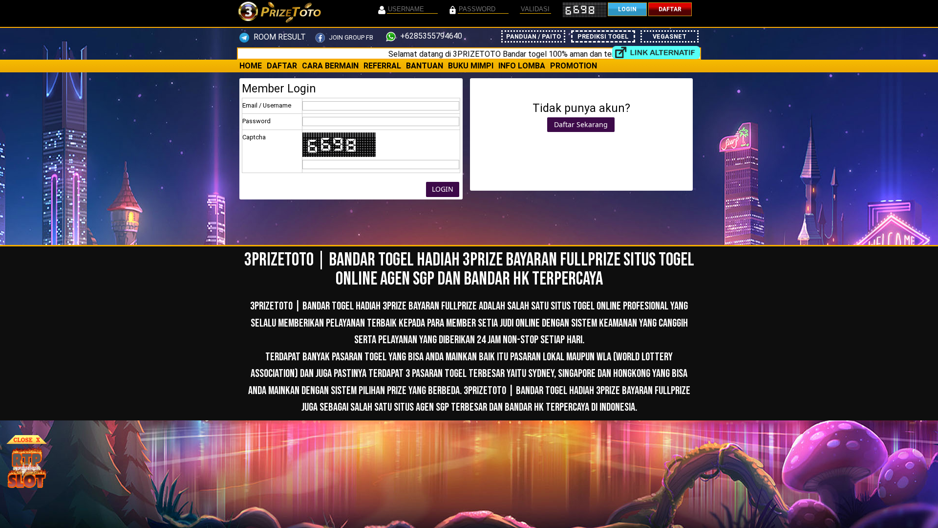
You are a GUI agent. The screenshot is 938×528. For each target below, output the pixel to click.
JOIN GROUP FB (350, 37)
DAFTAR (670, 9)
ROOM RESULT (279, 37)
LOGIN (627, 9)
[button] (442, 190)
